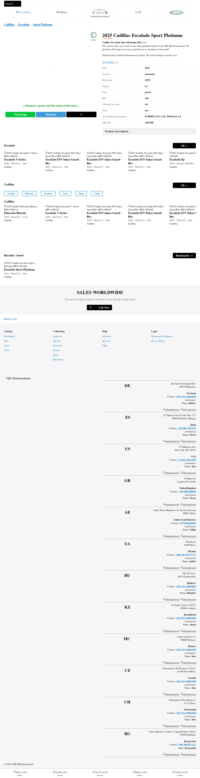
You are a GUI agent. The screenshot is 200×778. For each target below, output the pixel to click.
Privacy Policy (158, 340)
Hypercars (58, 359)
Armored (57, 336)
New (6, 340)
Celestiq (11, 193)
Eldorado (29, 193)
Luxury (56, 350)
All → (184, 146)
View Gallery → (110, 62)
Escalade (48, 193)
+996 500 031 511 (187, 744)
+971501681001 (188, 523)
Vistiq (97, 193)
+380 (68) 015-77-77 (186, 554)
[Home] (100, 11)
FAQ (104, 345)
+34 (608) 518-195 (187, 428)
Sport (55, 354)
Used (6, 345)
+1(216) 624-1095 (187, 459)
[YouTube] (188, 376)
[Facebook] (173, 376)
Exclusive (57, 345)
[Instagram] (181, 376)
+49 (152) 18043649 (186, 396)
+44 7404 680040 (187, 491)
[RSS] (195, 376)
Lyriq (65, 193)
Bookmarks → (184, 255)
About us (106, 336)
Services (106, 340)
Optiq (81, 193)
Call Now (104, 307)
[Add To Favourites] (93, 35)
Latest (7, 350)
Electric (57, 340)
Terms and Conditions (161, 336)
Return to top (10, 318)
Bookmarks (9, 336)
